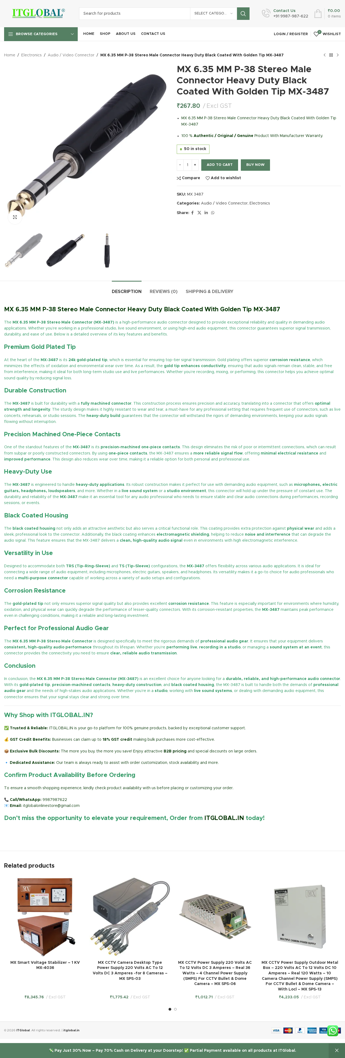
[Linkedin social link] (206, 213)
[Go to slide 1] (170, 1009)
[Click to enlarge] (15, 217)
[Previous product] (324, 55)
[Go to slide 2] (175, 1009)
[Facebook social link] (192, 213)
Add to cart (220, 165)
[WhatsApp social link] (212, 213)
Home (9, 55)
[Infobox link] (285, 13)
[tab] (127, 289)
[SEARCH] (243, 13)
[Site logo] (37, 14)
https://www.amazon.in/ (26, 831)
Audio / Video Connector (71, 55)
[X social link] (199, 213)
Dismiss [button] (337, 1050)
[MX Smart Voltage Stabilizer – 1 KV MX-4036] (45, 917)
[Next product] (337, 55)
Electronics (31, 55)
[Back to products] (331, 55)
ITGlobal (23, 1030)
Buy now (255, 165)
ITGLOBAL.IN (224, 818)
